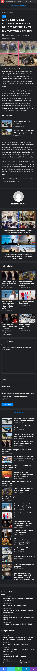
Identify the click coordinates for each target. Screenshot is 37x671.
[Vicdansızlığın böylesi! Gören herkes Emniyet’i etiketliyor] (10, 275)
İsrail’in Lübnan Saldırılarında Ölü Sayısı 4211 (25, 326)
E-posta (4, 379)
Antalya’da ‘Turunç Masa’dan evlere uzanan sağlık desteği (24, 458)
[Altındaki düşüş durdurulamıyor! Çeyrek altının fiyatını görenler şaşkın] (7, 541)
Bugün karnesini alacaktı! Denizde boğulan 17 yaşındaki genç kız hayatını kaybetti (9, 304)
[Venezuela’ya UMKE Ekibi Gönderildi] (7, 123)
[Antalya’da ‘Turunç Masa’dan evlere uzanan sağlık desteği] (7, 459)
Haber (12, 12)
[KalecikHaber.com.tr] (18, 6)
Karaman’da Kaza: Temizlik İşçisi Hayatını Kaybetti (27, 283)
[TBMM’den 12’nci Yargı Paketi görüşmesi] (7, 567)
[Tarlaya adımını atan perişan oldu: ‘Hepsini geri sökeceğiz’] (7, 132)
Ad (3, 372)
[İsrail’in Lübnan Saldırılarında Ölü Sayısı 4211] (27, 318)
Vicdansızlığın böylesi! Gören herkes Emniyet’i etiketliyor (9, 283)
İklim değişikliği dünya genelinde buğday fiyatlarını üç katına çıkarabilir (23, 474)
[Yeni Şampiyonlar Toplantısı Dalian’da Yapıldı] (7, 533)
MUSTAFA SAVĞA (9, 35)
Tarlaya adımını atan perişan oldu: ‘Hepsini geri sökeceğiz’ (24, 435)
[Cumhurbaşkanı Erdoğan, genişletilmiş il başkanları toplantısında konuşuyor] (10, 318)
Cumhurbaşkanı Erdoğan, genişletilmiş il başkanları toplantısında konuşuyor (9, 328)
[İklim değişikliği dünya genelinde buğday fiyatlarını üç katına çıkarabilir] (7, 474)
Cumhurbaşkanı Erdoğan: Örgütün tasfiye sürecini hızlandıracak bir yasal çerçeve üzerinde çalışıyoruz (24, 576)
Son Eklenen (18, 412)
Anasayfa (6, 12)
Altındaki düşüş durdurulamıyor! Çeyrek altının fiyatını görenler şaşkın (24, 541)
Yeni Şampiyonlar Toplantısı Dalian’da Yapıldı (23, 531)
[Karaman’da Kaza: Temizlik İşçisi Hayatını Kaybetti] (27, 275)
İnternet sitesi (6, 386)
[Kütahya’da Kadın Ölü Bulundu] (7, 558)
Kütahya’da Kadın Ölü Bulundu (24, 556)
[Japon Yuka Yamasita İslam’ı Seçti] (27, 295)
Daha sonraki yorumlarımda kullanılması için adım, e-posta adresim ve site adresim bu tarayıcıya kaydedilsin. (18, 396)
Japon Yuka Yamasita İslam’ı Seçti (26, 302)
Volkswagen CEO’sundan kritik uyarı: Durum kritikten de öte (24, 420)
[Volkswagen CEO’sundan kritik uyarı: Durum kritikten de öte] (7, 421)
